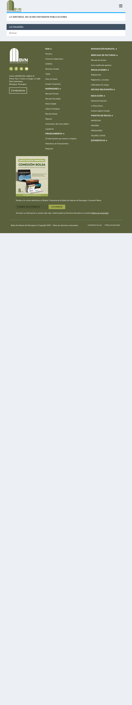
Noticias (13, 33)
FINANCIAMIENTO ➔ (54, 134)
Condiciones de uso (95, 225)
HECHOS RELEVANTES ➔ (103, 90)
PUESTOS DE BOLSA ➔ (102, 116)
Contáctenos (18, 90)
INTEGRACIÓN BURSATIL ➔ (104, 49)
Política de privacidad (99, 213)
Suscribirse (57, 207)
